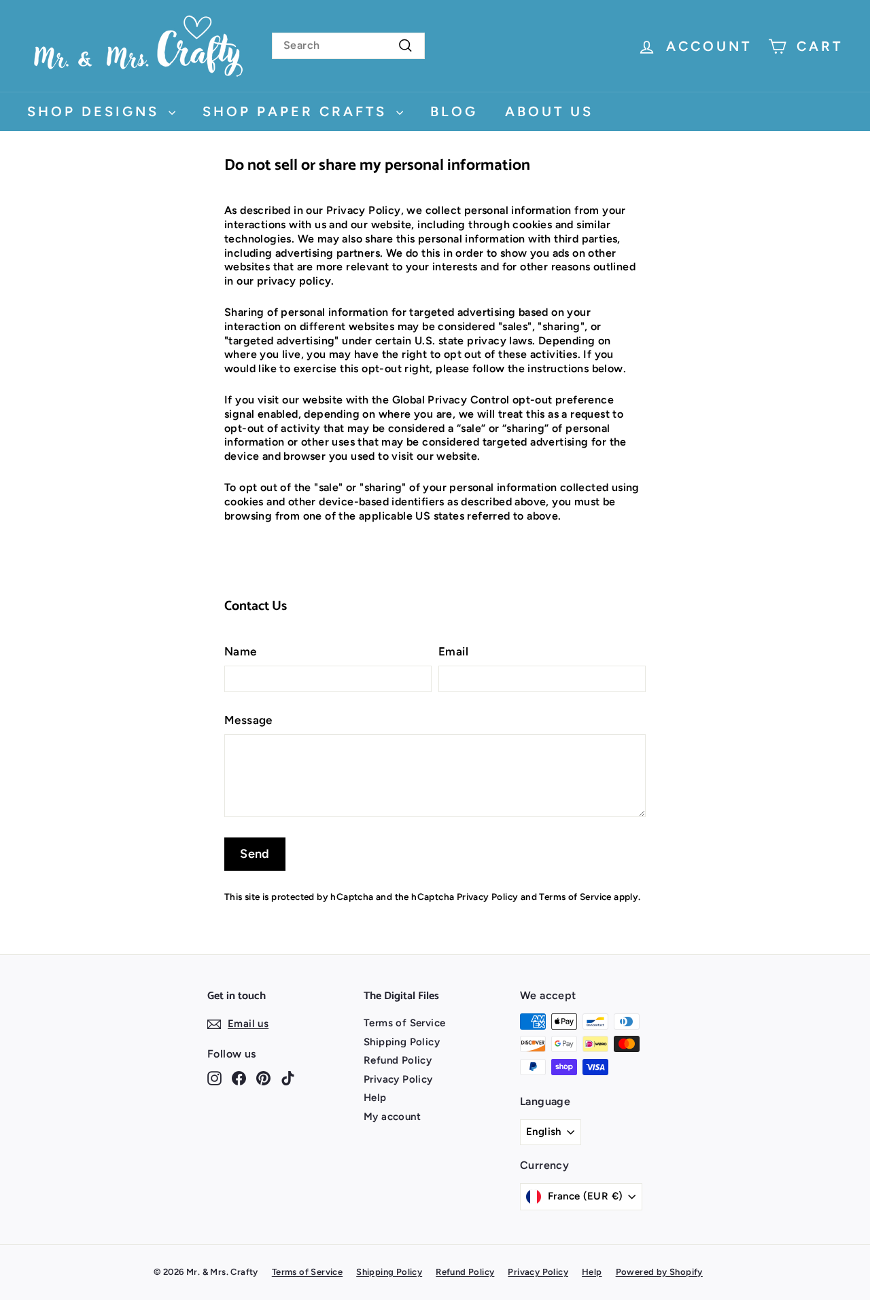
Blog (454, 111)
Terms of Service (575, 896)
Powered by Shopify (659, 1272)
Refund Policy (398, 1060)
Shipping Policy (402, 1042)
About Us (549, 111)
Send (255, 853)
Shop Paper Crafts (298, 111)
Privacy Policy (488, 896)
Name (240, 651)
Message (248, 720)
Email (453, 651)
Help (375, 1097)
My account (392, 1117)
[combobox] (348, 46)
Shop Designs (96, 111)
